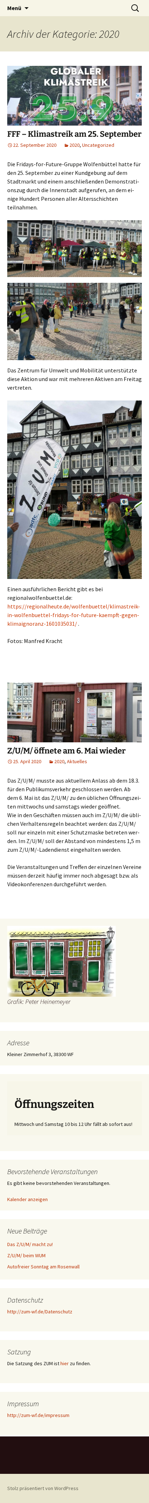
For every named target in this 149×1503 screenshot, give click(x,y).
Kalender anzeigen (27, 1199)
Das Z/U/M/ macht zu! (30, 1244)
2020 (74, 145)
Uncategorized (98, 145)
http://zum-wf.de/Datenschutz (39, 1311)
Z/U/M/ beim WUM (26, 1255)
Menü (14, 8)
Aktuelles (77, 761)
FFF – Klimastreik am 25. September (74, 134)
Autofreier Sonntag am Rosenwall (43, 1266)
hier (64, 1363)
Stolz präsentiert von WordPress (42, 1488)
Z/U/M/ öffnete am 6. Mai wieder (66, 751)
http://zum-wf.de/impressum (38, 1415)
